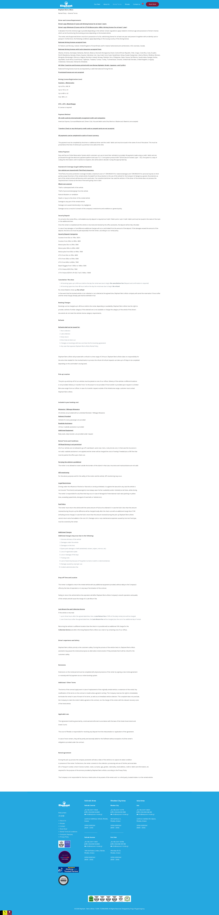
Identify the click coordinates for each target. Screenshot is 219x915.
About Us (63, 821)
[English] (143, 4)
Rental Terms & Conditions (68, 832)
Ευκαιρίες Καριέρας (66, 834)
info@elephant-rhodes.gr (94, 814)
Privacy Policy (64, 837)
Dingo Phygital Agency (137, 909)
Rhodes (62, 823)
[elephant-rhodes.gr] (66, 4)
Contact (62, 826)
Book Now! (152, 4)
